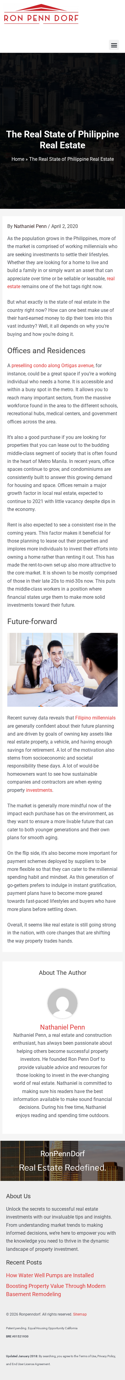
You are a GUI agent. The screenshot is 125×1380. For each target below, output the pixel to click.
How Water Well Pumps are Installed (50, 1275)
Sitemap (80, 1314)
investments (39, 790)
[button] (114, 45)
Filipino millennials (95, 718)
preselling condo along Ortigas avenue (52, 365)
